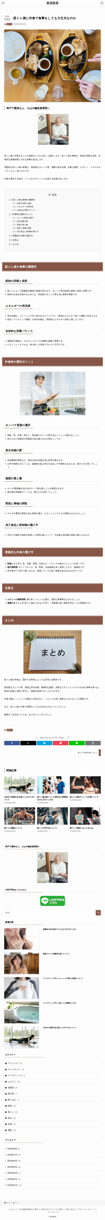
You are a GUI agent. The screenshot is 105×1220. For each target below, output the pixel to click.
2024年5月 (14, 1167)
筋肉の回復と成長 (24, 203)
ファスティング (16, 1075)
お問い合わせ (70, 1209)
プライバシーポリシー (86, 1209)
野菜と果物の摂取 (24, 228)
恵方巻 (12, 1094)
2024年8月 (13, 1149)
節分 (12, 1118)
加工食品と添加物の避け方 (28, 231)
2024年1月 (14, 1185)
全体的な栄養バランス (26, 210)
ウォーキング (16, 1069)
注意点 (15, 240)
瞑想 (12, 1106)
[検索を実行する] (98, 912)
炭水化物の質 (22, 221)
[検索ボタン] (102, 3)
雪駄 (12, 1130)
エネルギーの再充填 (25, 207)
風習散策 (52, 3)
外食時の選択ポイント (22, 214)
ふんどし (14, 1081)
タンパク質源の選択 (25, 218)
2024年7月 (14, 1155)
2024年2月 (14, 1179)
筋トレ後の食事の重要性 (23, 200)
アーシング (15, 1063)
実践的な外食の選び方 (22, 236)
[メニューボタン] (3, 3)
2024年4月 (14, 1173)
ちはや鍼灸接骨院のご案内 (28, 1209)
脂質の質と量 (22, 225)
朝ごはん (13, 1100)
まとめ (15, 244)
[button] (12, 743)
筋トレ (9, 24)
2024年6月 (14, 1161)
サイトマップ (52, 1212)
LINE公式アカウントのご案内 (52, 1209)
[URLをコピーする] (93, 743)
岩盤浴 (13, 1087)
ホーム (12, 1209)
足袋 (12, 1124)
